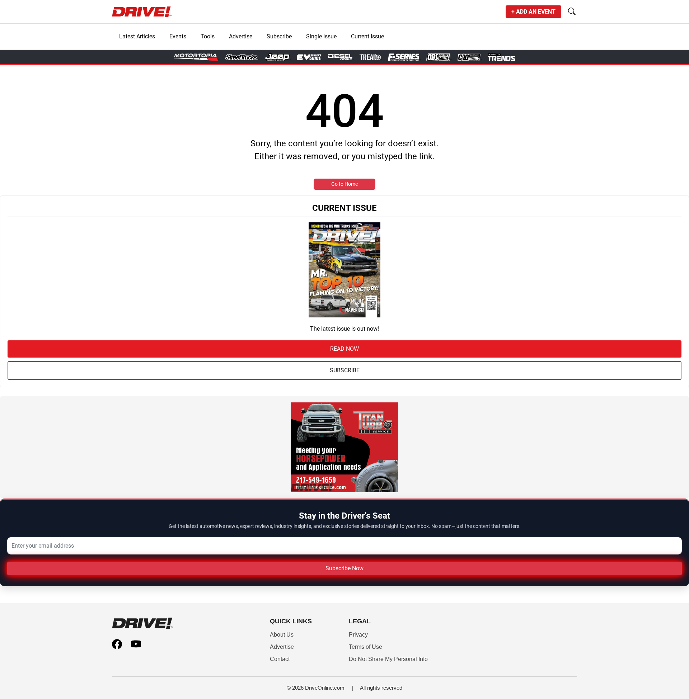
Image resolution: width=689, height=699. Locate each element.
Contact (280, 659)
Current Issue (367, 36)
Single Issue (321, 36)
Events (177, 36)
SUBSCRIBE (345, 370)
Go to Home (344, 184)
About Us (282, 635)
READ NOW (344, 348)
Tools (208, 36)
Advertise (240, 36)
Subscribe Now (344, 568)
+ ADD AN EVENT (533, 11)
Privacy (358, 635)
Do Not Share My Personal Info (388, 659)
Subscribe (279, 36)
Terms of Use (365, 647)
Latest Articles (137, 36)
